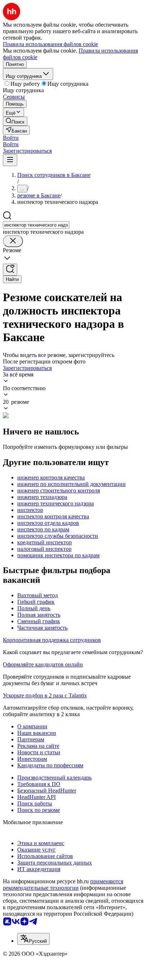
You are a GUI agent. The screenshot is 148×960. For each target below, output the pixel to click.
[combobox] (36, 225)
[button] (11, 138)
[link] (15, 121)
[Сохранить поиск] (10, 270)
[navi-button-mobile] (10, 160)
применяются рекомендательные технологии (63, 884)
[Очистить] (13, 241)
